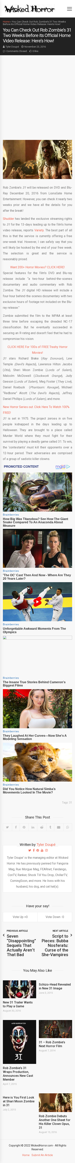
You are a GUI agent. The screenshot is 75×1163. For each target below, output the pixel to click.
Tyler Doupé (12, 46)
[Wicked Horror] (29, 8)
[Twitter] (7, 827)
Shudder (8, 219)
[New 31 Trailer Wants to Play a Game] (19, 989)
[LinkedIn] (32, 827)
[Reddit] (41, 827)
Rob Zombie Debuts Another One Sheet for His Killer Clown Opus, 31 (54, 1122)
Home (6, 21)
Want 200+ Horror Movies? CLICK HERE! (37, 267)
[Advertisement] (37, 94)
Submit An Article (42, 1155)
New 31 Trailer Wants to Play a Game (18, 1004)
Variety (39, 230)
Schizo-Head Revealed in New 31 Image (55, 986)
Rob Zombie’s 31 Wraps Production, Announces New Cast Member (18, 1073)
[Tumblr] (50, 827)
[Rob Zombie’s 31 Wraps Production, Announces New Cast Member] (19, 1042)
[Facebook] (16, 827)
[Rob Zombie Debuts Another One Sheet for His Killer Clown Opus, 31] (55, 1102)
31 (70, 802)
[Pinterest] (24, 827)
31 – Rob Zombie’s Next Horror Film (52, 1044)
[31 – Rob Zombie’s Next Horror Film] (55, 1029)
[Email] (58, 827)
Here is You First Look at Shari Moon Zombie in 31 (18, 1101)
